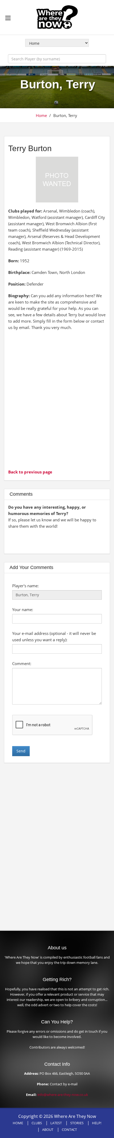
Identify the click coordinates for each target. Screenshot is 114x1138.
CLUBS (37, 1123)
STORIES (77, 1123)
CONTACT (69, 1129)
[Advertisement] (57, 399)
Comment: (21, 663)
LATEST (56, 1123)
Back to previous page (30, 472)
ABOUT (47, 1129)
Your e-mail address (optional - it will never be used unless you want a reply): (54, 636)
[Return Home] (56, 16)
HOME (18, 1123)
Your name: (22, 609)
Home (41, 115)
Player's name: (25, 585)
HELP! (96, 1123)
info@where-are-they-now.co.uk (62, 1094)
